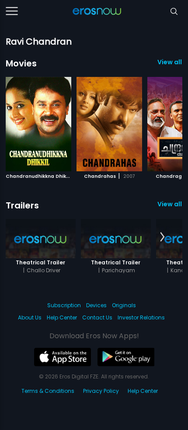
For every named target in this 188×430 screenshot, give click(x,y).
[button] (162, 123)
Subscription (64, 305)
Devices (96, 305)
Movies (21, 63)
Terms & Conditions (47, 391)
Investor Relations (141, 317)
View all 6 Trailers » (169, 204)
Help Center (62, 317)
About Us (30, 317)
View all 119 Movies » (169, 62)
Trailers (22, 205)
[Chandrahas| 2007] (109, 124)
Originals (124, 305)
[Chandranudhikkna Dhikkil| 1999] (38, 124)
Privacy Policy (101, 391)
